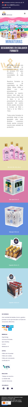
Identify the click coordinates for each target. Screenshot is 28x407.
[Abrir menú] (24, 13)
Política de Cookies (7, 356)
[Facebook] (3, 388)
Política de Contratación (8, 358)
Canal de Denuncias (7, 381)
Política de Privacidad (7, 353)
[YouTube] (12, 388)
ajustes (20, 401)
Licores (4, 344)
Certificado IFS (6, 360)
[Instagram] (7, 388)
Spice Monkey (5, 342)
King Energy (5, 337)
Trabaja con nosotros (7, 376)
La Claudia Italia (6, 378)
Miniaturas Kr (5, 346)
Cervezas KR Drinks (7, 339)
